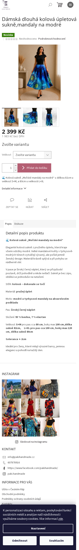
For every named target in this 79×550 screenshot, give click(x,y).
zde (60, 519)
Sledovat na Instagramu (33, 442)
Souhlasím (56, 541)
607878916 (14, 463)
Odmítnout (19, 541)
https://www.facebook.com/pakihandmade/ (33, 468)
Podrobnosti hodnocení (51, 39)
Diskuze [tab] (18, 224)
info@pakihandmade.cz (21, 457)
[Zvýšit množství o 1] (15, 166)
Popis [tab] (8, 224)
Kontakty (7, 504)
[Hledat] (50, 5)
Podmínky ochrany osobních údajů (21, 499)
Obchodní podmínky (13, 494)
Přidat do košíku (37, 168)
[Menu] (70, 5)
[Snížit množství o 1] (15, 170)
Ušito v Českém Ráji (13, 489)
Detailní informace (12, 189)
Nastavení (38, 528)
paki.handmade (16, 474)
